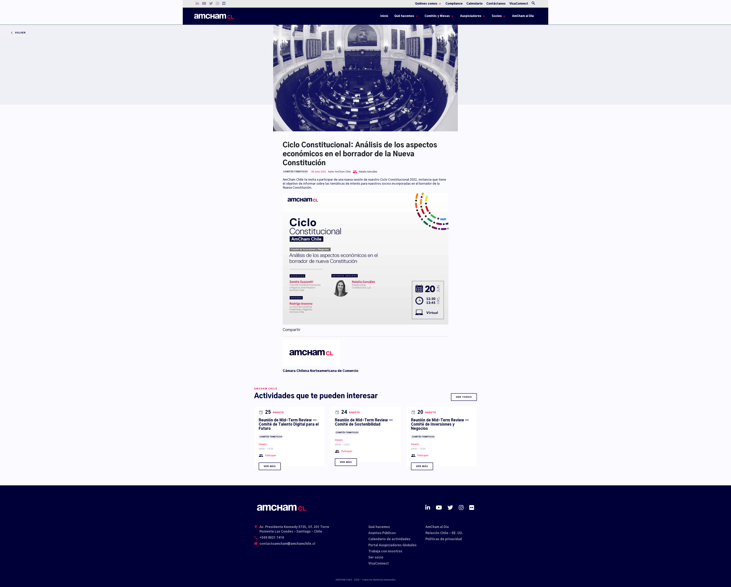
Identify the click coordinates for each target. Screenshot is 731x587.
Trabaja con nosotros (385, 551)
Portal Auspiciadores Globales (392, 545)
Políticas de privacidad (443, 539)
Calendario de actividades (389, 539)
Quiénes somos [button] (426, 3)
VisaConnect (518, 3)
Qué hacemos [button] (404, 16)
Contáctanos (496, 3)
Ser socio (375, 557)
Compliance (454, 3)
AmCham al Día (523, 16)
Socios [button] (497, 16)
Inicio (385, 17)
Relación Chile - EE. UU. (444, 533)
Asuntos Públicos (382, 533)
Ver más (270, 466)
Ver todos (464, 397)
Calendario (474, 3)
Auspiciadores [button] (470, 16)
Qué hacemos (379, 527)
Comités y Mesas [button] (437, 16)
